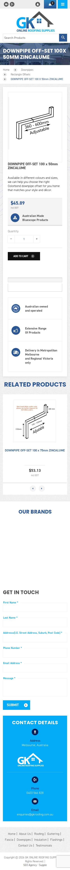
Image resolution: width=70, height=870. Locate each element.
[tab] (35, 280)
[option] (35, 438)
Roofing (39, 834)
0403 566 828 (35, 793)
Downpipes (24, 840)
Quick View (34, 423)
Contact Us (25, 845)
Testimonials (44, 845)
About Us (25, 834)
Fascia (9, 840)
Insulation (40, 840)
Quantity (13, 231)
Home (12, 834)
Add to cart (21, 256)
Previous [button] (33, 488)
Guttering (53, 834)
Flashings (56, 840)
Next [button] (42, 488)
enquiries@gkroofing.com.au (35, 814)
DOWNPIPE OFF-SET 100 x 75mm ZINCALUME (35, 450)
